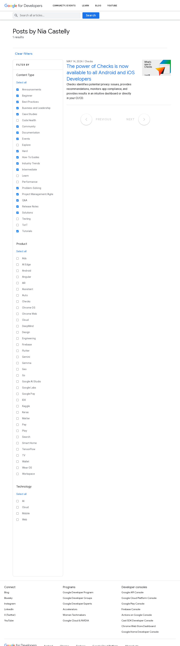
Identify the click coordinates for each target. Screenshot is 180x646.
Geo (24, 369)
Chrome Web (29, 313)
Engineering (29, 338)
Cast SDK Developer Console (137, 620)
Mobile (26, 513)
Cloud (25, 320)
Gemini (26, 356)
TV (23, 455)
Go (23, 375)
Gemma (26, 363)
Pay (24, 424)
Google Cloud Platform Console (138, 598)
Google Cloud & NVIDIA (76, 620)
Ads (24, 258)
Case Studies (29, 114)
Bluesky (8, 598)
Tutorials (27, 231)
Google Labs (29, 387)
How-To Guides (30, 157)
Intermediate (29, 169)
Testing (26, 218)
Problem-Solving (31, 188)
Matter (26, 418)
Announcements (31, 89)
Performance (29, 181)
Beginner (27, 95)
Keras (25, 412)
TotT (25, 225)
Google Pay (28, 393)
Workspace (28, 473)
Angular (26, 276)
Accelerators (70, 609)
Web (24, 519)
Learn (85, 5)
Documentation (31, 132)
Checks (26, 301)
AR (23, 283)
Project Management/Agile (37, 194)
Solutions (27, 212)
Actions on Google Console (136, 614)
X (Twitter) (9, 614)
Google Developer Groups (77, 598)
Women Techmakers (74, 614)
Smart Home (29, 443)
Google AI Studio (31, 381)
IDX (24, 400)
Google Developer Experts (77, 603)
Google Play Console (132, 603)
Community (29, 126)
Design (26, 332)
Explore (26, 145)
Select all (21, 82)
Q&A (24, 200)
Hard (25, 151)
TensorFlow (28, 449)
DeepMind (28, 326)
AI (23, 501)
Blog (98, 5)
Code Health (29, 120)
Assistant (27, 289)
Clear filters (24, 54)
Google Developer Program (78, 592)
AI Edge (26, 264)
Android (26, 270)
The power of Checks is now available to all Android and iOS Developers (101, 72)
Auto (25, 295)
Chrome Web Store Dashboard (138, 626)
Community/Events (64, 5)
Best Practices (30, 101)
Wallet (25, 461)
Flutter (26, 350)
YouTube (112, 5)
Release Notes (30, 206)
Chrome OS (28, 307)
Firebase (27, 344)
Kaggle (26, 406)
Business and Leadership (36, 108)
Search (91, 15)
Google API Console (132, 592)
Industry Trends (31, 163)
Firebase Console (130, 609)
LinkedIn (9, 609)
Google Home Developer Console (140, 631)
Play (24, 430)
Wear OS (27, 467)
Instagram (10, 603)
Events (26, 138)
